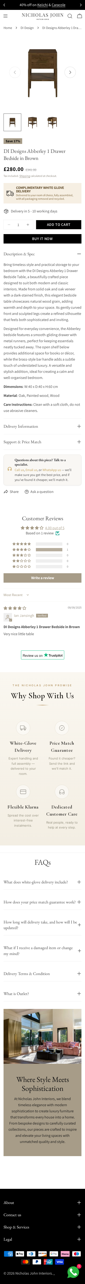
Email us (31, 470)
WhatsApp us (51, 470)
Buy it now (42, 238)
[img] (15, 608)
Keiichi (42, 4)
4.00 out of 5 (54, 527)
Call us (19, 470)
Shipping (24, 176)
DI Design (27, 27)
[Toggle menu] (5, 16)
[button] (22, 549)
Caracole (58, 4)
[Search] (70, 16)
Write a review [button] (42, 577)
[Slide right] (70, 72)
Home (8, 27)
